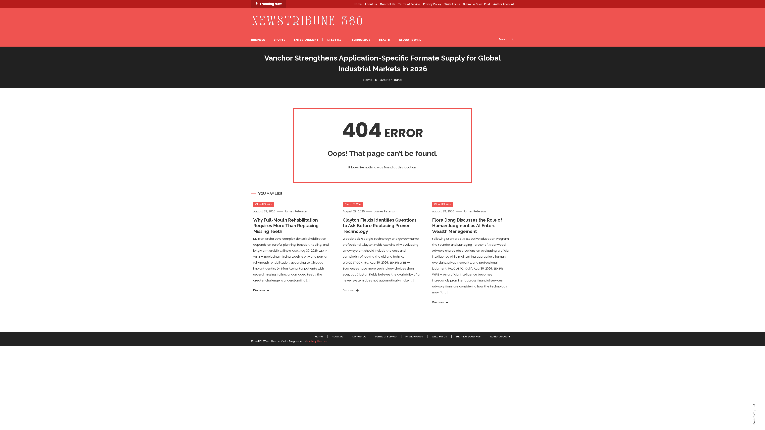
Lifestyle (334, 40)
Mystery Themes (317, 341)
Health (384, 40)
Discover (259, 290)
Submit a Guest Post (476, 4)
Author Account (503, 4)
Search (503, 39)
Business (258, 40)
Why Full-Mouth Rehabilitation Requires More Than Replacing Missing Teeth (286, 225)
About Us (371, 4)
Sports (279, 40)
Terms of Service (409, 4)
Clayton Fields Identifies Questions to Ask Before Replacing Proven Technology (380, 225)
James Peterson (295, 211)
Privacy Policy (432, 4)
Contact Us (387, 4)
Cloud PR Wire (410, 40)
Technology (360, 40)
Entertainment (306, 40)
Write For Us (452, 4)
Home (358, 4)
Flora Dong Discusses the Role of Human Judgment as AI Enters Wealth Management (467, 225)
